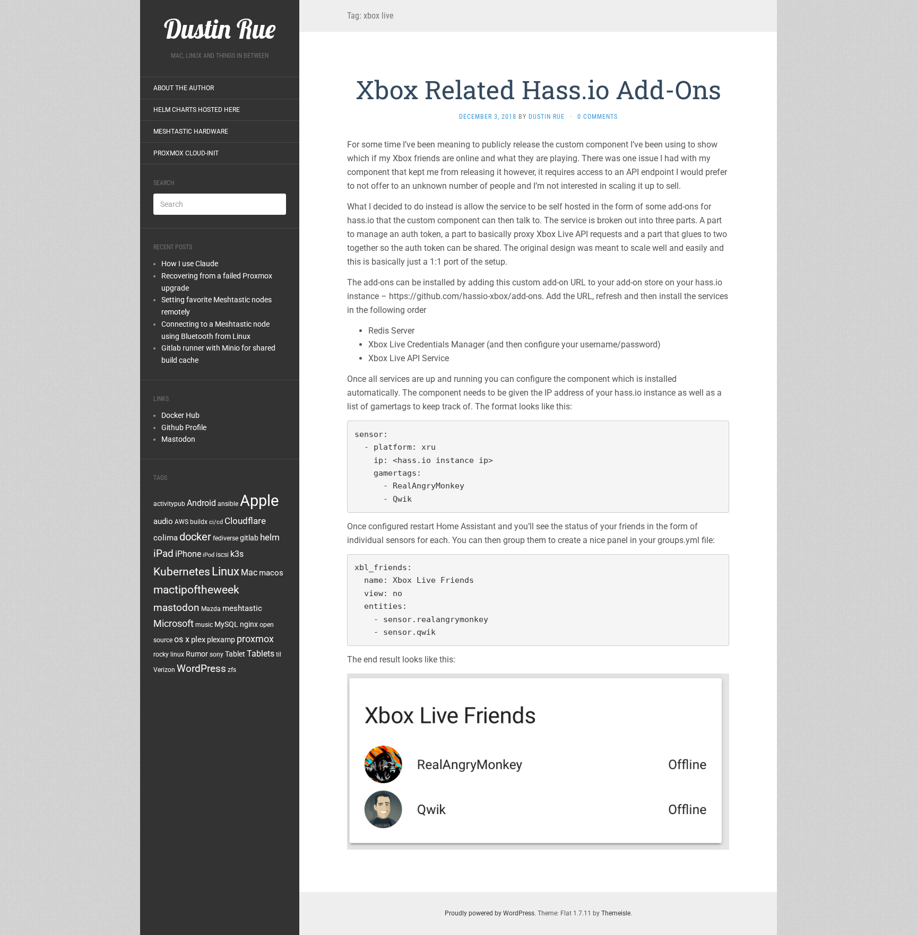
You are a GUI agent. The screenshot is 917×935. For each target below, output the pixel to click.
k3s (237, 554)
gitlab (249, 538)
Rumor (197, 654)
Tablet (235, 654)
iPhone (188, 554)
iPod (208, 555)
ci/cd (216, 522)
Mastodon (178, 439)
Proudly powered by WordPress (489, 913)
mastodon (176, 607)
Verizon (164, 670)
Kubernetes (181, 571)
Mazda (211, 609)
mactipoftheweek (196, 589)
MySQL (226, 624)
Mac (249, 572)
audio (163, 521)
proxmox (255, 639)
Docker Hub (180, 415)
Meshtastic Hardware (190, 131)
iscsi (222, 554)
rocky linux (168, 654)
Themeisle (615, 913)
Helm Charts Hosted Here (196, 109)
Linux (225, 571)
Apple (259, 501)
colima (165, 538)
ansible (228, 504)
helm (270, 537)
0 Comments (597, 116)
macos (271, 573)
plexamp (221, 639)
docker (195, 536)
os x (181, 639)
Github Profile (183, 427)
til (278, 654)
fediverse (225, 538)
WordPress (201, 668)
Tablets (260, 654)
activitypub (169, 504)
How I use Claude (189, 263)
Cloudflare (245, 520)
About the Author (183, 88)
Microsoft (173, 623)
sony (216, 654)
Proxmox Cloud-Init (186, 153)
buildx (198, 522)
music (204, 624)
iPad (163, 553)
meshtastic (242, 608)
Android (201, 503)
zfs (232, 670)
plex (198, 639)
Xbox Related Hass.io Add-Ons (538, 89)
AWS (181, 522)
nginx (249, 624)
